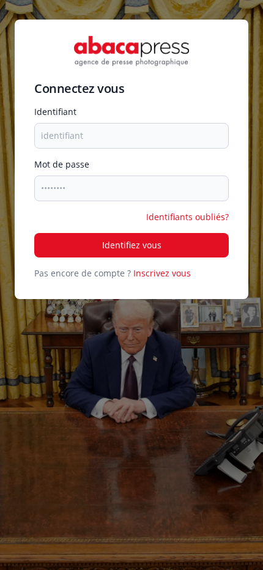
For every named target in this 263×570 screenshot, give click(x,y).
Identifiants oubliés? (187, 217)
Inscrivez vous (162, 273)
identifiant (55, 111)
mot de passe (61, 164)
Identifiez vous (131, 245)
